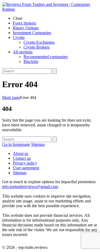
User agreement (26, 168)
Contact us (22, 158)
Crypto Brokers (36, 47)
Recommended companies (45, 56)
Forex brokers (24, 23)
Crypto (19, 37)
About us (20, 153)
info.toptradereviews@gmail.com (30, 186)
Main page (11, 97)
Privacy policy (25, 163)
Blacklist (30, 61)
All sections (23, 52)
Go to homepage (16, 144)
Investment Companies (32, 32)
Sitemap (38, 144)
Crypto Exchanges (39, 42)
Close (17, 18)
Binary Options (26, 28)
